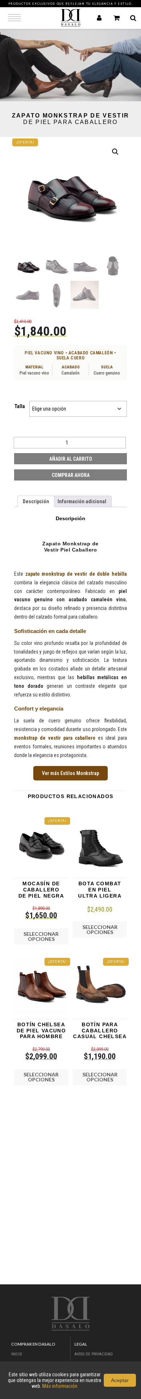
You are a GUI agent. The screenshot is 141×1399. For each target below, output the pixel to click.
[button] (115, 151)
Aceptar (120, 1380)
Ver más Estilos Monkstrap (70, 773)
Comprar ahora (71, 475)
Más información (59, 1386)
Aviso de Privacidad (93, 1354)
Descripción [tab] (36, 501)
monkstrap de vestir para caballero (54, 738)
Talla (19, 406)
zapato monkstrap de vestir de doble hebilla (76, 574)
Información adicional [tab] (81, 501)
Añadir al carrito (70, 459)
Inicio (16, 1354)
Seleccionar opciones (41, 936)
